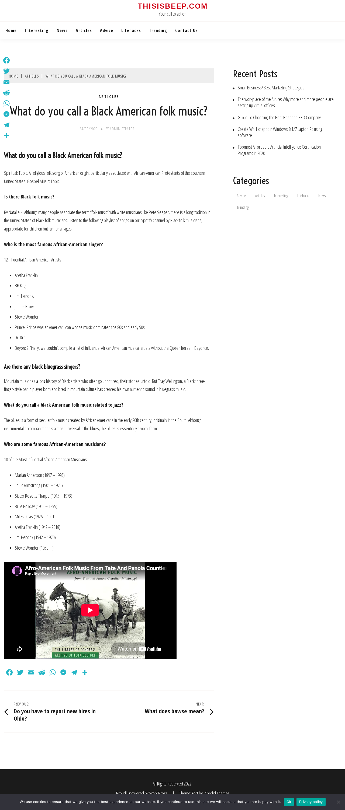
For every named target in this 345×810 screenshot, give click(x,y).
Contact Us (186, 30)
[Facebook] (6, 60)
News (62, 30)
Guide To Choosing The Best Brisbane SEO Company (279, 117)
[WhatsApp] (6, 103)
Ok (289, 801)
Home (11, 30)
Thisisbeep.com (173, 6)
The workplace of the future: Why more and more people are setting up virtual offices (286, 102)
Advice (106, 30)
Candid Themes (217, 793)
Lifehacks (131, 30)
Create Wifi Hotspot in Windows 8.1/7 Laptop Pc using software (280, 132)
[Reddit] (6, 92)
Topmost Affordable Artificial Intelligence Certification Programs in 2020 (279, 150)
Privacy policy (311, 801)
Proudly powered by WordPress (142, 793)
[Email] (6, 81)
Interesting (37, 30)
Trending (158, 30)
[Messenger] (6, 114)
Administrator (122, 128)
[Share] (6, 135)
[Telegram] (6, 125)
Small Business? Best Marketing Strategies (271, 88)
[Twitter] (6, 71)
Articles (84, 30)
